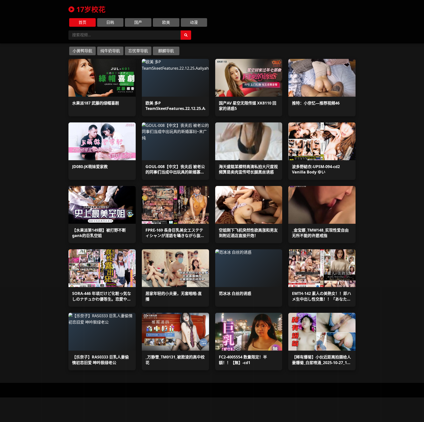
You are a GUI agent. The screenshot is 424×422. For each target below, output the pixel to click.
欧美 (166, 22)
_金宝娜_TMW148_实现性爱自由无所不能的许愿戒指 (320, 232)
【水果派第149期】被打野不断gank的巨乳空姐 (99, 232)
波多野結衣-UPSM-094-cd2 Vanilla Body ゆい (316, 169)
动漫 (194, 22)
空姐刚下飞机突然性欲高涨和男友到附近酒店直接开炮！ (248, 232)
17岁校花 (91, 9)
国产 (138, 22)
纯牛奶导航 (110, 50)
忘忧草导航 (138, 50)
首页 (82, 22)
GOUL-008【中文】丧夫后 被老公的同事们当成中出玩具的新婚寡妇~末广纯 (175, 172)
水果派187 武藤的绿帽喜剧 (95, 103)
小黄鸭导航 (82, 50)
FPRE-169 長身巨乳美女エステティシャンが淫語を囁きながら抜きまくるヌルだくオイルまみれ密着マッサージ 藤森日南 (175, 238)
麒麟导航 (166, 50)
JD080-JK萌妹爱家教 (90, 166)
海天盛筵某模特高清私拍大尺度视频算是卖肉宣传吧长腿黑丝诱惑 (248, 169)
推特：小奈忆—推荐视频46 (316, 103)
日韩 (110, 22)
